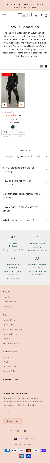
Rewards (7, 338)
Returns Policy (10, 334)
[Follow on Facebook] (4, 431)
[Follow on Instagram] (11, 431)
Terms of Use (9, 366)
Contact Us (8, 357)
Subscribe (13, 421)
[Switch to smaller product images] (46, 66)
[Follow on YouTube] (24, 431)
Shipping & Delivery (12, 329)
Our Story (7, 297)
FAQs (5, 361)
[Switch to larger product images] (41, 66)
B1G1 (5, 384)
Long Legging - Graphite (13, 112)
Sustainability (9, 301)
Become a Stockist (12, 343)
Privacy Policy (9, 371)
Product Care (9, 320)
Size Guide (8, 324)
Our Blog (7, 306)
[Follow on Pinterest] (18, 431)
